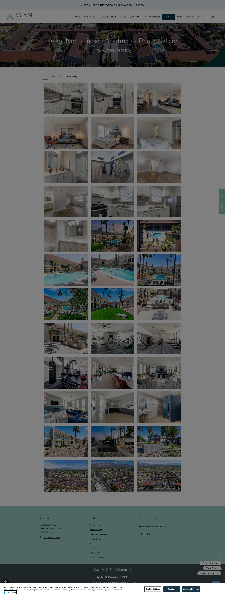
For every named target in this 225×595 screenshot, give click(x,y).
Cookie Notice (10, 592)
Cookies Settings (153, 589)
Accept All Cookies (191, 589)
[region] (112, 589)
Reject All (172, 589)
